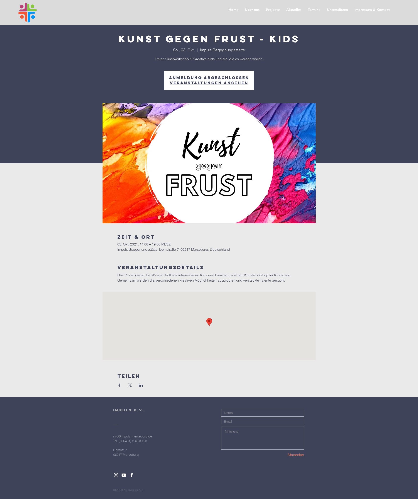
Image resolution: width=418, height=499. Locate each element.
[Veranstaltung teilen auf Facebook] (119, 385)
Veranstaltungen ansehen (209, 82)
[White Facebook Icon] (132, 475)
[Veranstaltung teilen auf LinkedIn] (141, 385)
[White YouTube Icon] (124, 475)
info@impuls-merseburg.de (132, 436)
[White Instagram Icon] (116, 475)
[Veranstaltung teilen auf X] (130, 385)
